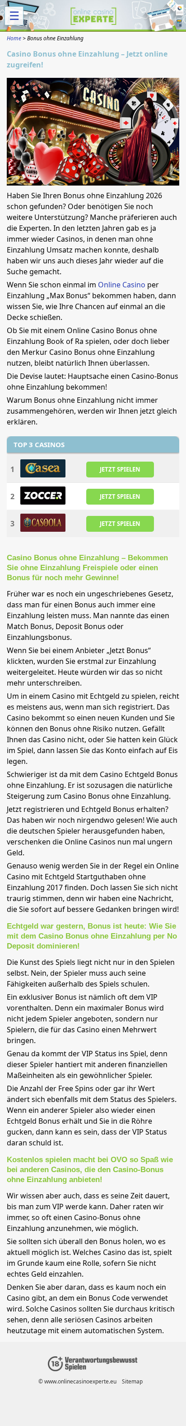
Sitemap (132, 1381)
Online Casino (121, 285)
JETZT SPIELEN (120, 469)
